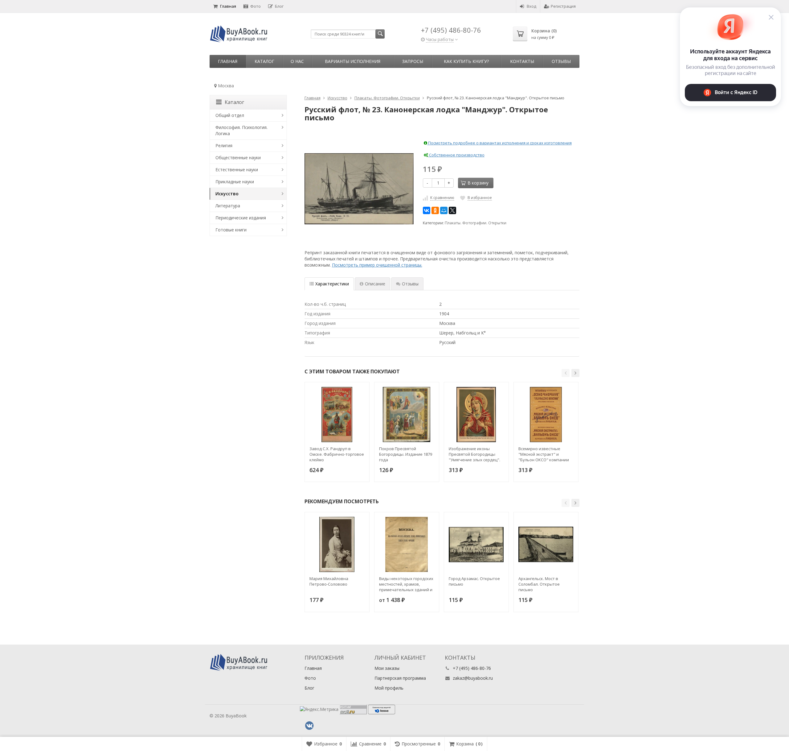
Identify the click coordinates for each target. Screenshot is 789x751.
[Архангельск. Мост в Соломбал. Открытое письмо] (546, 544)
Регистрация (563, 6)
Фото (255, 6)
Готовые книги (231, 230)
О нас (297, 61)
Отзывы (561, 61)
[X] (452, 210)
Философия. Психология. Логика (241, 130)
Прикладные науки (234, 182)
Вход (531, 6)
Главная (228, 6)
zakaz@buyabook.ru (473, 678)
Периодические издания (240, 218)
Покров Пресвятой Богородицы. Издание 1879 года (405, 454)
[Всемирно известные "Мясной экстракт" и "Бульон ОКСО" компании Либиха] (546, 414)
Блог (279, 6)
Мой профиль (388, 688)
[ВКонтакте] (426, 210)
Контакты (522, 61)
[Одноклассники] (435, 210)
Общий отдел (229, 115)
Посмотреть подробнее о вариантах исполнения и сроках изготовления (499, 143)
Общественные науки (238, 157)
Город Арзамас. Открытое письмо (474, 581)
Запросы (412, 61)
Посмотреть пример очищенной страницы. (377, 265)
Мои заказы (386, 668)
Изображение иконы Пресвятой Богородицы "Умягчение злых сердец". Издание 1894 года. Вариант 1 (474, 454)
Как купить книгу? (466, 61)
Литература (227, 206)
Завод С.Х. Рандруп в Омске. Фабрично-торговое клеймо (336, 454)
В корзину (478, 183)
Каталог (264, 61)
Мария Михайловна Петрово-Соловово (328, 581)
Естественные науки (236, 169)
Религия (223, 145)
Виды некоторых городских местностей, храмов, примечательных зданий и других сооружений (406, 584)
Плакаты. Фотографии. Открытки (475, 223)
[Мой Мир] (444, 210)
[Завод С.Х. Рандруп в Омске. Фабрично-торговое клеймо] (337, 414)
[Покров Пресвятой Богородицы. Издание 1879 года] (406, 414)
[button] (566, 373)
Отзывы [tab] (410, 284)
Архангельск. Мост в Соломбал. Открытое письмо (539, 584)
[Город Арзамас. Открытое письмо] (476, 544)
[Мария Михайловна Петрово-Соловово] (337, 544)
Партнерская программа (400, 678)
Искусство (227, 194)
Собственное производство (456, 155)
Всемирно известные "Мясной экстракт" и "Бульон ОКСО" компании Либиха (543, 454)
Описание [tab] (375, 284)
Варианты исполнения (352, 61)
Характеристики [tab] (332, 284)
